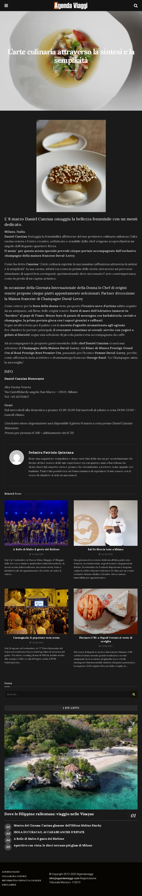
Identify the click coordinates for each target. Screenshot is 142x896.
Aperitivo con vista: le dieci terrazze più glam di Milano (53, 845)
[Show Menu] (6, 5)
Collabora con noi (14, 876)
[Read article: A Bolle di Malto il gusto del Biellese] (36, 523)
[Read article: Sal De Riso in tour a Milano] (106, 523)
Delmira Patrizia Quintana (51, 452)
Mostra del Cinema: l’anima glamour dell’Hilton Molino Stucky (58, 825)
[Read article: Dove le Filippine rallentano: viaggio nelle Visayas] (71, 762)
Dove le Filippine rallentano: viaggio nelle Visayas (49, 814)
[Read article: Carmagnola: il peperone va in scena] (36, 611)
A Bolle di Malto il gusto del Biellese (36, 549)
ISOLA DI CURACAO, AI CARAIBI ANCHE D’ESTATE (49, 832)
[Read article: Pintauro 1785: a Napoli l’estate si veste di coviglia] (106, 611)
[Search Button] (136, 5)
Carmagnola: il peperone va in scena (36, 637)
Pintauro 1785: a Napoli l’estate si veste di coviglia (105, 639)
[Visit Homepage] (71, 5)
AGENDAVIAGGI (10, 871)
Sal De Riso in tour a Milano (105, 549)
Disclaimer (9, 884)
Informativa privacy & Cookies (21, 880)
